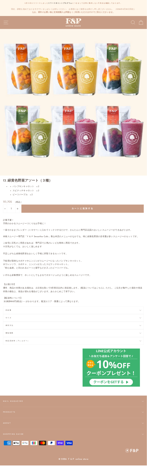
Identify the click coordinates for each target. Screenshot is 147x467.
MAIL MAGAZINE (13, 401)
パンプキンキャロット (23, 187)
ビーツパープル (20, 195)
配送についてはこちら (92, 288)
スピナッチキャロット (23, 191)
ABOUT (7, 423)
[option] (73, 8)
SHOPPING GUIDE (13, 434)
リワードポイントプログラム (60, 3)
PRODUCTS (9, 412)
